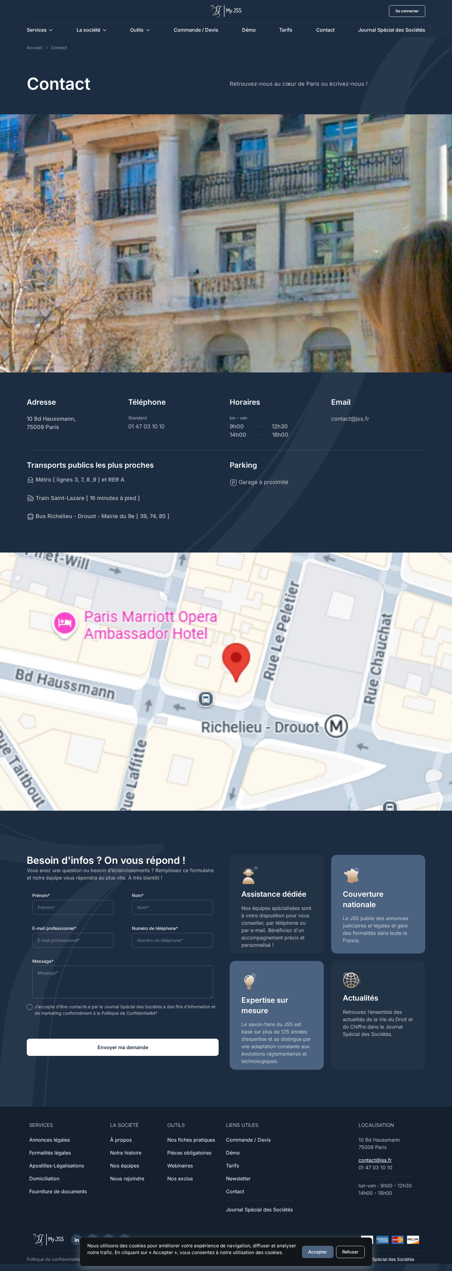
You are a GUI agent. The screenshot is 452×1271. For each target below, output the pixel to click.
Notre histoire (125, 1153)
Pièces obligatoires (189, 1153)
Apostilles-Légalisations (56, 1166)
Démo (249, 30)
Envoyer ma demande (122, 1047)
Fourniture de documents (58, 1191)
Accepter (317, 1251)
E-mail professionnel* (54, 928)
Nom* (138, 895)
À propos (121, 1140)
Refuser (350, 1251)
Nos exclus (180, 1178)
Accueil (34, 47)
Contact (325, 30)
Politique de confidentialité (53, 1259)
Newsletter (238, 1178)
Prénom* (41, 895)
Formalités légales (50, 1153)
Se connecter (407, 11)
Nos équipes (124, 1166)
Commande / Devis (196, 30)
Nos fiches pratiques (191, 1140)
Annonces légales (49, 1140)
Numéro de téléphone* (155, 928)
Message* (43, 961)
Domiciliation (44, 1178)
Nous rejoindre (127, 1178)
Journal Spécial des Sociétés (391, 30)
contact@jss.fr (375, 1160)
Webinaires (180, 1166)
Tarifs (285, 30)
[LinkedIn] (76, 1239)
